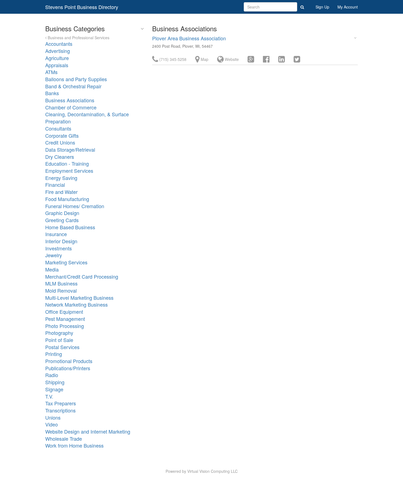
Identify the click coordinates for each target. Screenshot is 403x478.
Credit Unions (60, 142)
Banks (52, 93)
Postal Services (62, 346)
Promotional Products (68, 360)
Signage (54, 389)
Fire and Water (61, 191)
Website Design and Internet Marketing (87, 431)
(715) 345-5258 (172, 59)
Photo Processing (64, 325)
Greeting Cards (62, 220)
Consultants (58, 128)
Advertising (57, 50)
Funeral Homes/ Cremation (74, 206)
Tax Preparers (60, 403)
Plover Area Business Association (189, 38)
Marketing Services (66, 262)
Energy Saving (61, 177)
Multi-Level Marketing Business (79, 297)
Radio (51, 374)
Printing (53, 353)
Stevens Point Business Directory (81, 6)
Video (51, 424)
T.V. (49, 396)
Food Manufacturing (67, 198)
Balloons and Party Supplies (76, 79)
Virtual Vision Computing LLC (212, 471)
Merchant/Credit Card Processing (81, 276)
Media (52, 269)
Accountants (58, 43)
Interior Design (61, 241)
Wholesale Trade (63, 438)
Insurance (56, 233)
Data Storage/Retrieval (70, 149)
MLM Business (61, 283)
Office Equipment (64, 311)
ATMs (51, 71)
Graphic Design (62, 212)
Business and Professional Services (78, 37)
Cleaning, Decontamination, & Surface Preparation (87, 118)
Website (231, 59)
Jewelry (53, 255)
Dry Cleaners (59, 156)
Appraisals (56, 65)
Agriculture (57, 57)
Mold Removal (61, 290)
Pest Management (65, 318)
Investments (58, 248)
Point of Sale (59, 339)
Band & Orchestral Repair (73, 86)
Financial (55, 184)
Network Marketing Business (76, 304)
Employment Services (69, 170)
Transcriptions (60, 410)
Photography (59, 332)
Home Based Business (70, 227)
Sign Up (322, 7)
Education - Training (67, 163)
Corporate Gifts (62, 135)
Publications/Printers (67, 368)
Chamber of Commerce (71, 107)
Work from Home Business (74, 445)
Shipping (54, 382)
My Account (347, 7)
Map (204, 59)
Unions (53, 417)
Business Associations (69, 100)
